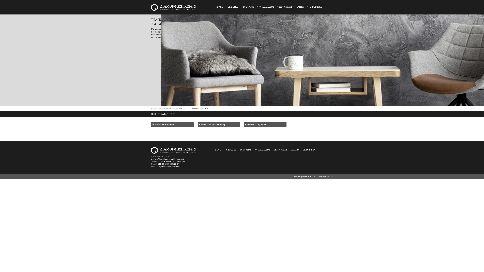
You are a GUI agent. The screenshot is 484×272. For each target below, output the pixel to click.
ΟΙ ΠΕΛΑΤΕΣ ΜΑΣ (262, 150)
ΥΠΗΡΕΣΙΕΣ (187, 108)
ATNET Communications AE (322, 177)
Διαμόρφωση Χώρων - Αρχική (170, 108)
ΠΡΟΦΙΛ (218, 150)
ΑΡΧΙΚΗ (154, 108)
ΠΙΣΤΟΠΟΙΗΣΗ (280, 150)
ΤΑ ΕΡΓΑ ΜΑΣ (245, 150)
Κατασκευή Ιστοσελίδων (302, 177)
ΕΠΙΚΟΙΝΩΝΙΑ (309, 150)
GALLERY (295, 150)
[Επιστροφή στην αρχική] (181, 7)
